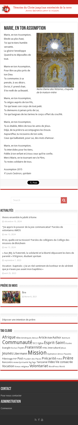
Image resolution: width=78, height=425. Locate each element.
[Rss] (35, 420)
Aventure (66, 338)
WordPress (54, 366)
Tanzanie (42, 362)
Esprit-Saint (54, 342)
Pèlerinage (7, 359)
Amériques (26, 338)
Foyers (21, 348)
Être (24, 292)
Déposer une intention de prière (18, 319)
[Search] (64, 200)
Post (20, 358)
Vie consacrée (64, 362)
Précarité (49, 358)
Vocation (8, 366)
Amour (35, 338)
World (62, 366)
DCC (35, 343)
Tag (30, 362)
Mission (37, 352)
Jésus (63, 348)
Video (51, 362)
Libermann (20, 353)
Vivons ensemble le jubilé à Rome (19, 217)
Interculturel (54, 347)
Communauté (17, 342)
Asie (49, 337)
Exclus (14, 348)
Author (56, 337)
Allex (18, 338)
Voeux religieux (22, 366)
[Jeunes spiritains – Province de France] (39, 8)
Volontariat (39, 366)
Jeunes (7, 353)
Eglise (41, 343)
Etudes (68, 343)
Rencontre (7, 362)
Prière (68, 358)
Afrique (9, 337)
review (16, 362)
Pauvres (67, 354)
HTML (44, 348)
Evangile (6, 347)
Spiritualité (23, 362)
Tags (34, 362)
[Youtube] (42, 420)
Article (43, 337)
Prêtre (59, 359)
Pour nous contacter (11, 395)
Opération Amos (55, 354)
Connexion (6, 408)
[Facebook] (39, 420)
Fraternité (33, 347)
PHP (15, 359)
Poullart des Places (32, 359)
